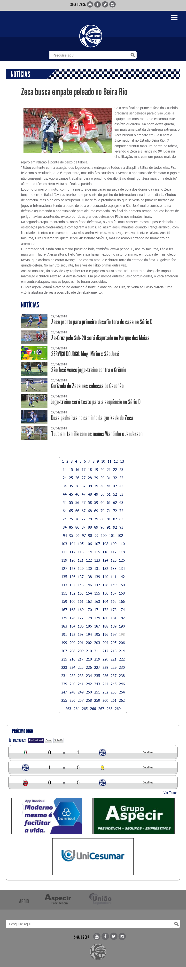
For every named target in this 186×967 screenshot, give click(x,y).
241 (81, 684)
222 (122, 659)
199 (64, 642)
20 (102, 469)
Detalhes (148, 752)
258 (89, 700)
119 (64, 560)
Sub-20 (58, 740)
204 (105, 642)
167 (64, 609)
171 (97, 609)
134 (122, 568)
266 (93, 708)
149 (113, 585)
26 (77, 477)
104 (72, 543)
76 (77, 519)
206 (122, 642)
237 (113, 675)
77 (83, 519)
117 (113, 552)
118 (122, 552)
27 (83, 477)
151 (64, 593)
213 (113, 651)
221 (113, 659)
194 (89, 634)
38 (90, 486)
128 (72, 568)
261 (113, 700)
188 (105, 626)
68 (90, 510)
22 (115, 469)
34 (65, 486)
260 (105, 700)
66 (77, 510)
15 (71, 469)
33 (121, 477)
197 (113, 634)
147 (97, 585)
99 (96, 535)
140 (105, 576)
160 (72, 601)
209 (81, 651)
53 (121, 494)
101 (112, 535)
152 (72, 593)
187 (97, 626)
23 (121, 469)
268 (109, 708)
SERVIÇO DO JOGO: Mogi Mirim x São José (85, 354)
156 (105, 593)
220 (105, 659)
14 (65, 469)
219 (97, 659)
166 (122, 601)
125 (113, 560)
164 (105, 601)
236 (105, 675)
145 (81, 585)
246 (122, 684)
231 (64, 675)
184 (72, 626)
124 (105, 560)
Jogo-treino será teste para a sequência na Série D (95, 402)
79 (96, 519)
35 (71, 486)
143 (64, 585)
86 (77, 527)
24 (65, 477)
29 (96, 477)
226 (89, 667)
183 (64, 626)
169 (81, 609)
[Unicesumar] (92, 856)
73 (121, 510)
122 (89, 560)
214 (122, 651)
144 (72, 585)
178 (89, 618)
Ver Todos (170, 792)
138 (89, 576)
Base (48, 740)
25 (71, 477)
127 (64, 568)
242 (89, 684)
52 (115, 494)
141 (113, 576)
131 (97, 568)
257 (81, 700)
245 (113, 684)
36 (77, 486)
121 (81, 560)
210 (89, 651)
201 (81, 642)
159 (64, 601)
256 (72, 700)
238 (122, 675)
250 (89, 692)
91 (109, 527)
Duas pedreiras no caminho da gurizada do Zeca (92, 418)
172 (105, 609)
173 (113, 609)
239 (64, 684)
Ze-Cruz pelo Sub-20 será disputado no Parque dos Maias (100, 338)
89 (96, 527)
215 (64, 659)
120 (72, 560)
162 (89, 601)
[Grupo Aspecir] (134, 816)
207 (64, 651)
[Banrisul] (52, 816)
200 (72, 642)
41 (109, 486)
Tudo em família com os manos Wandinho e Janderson (96, 434)
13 (122, 461)
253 (113, 692)
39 (96, 486)
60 (102, 502)
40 (102, 486)
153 (81, 593)
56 (77, 502)
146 (89, 585)
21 (109, 469)
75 (71, 519)
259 (97, 700)
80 (102, 519)
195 (97, 634)
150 (122, 585)
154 (89, 593)
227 (97, 667)
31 (109, 477)
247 (64, 692)
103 (64, 543)
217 (81, 659)
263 (68, 708)
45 (71, 494)
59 (96, 502)
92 (115, 527)
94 (65, 535)
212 (105, 651)
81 (109, 519)
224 (72, 667)
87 (83, 527)
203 (97, 642)
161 (81, 601)
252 (105, 692)
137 (81, 576)
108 (105, 543)
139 (97, 576)
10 (103, 461)
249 (81, 692)
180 (105, 618)
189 (113, 626)
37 (83, 486)
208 (72, 651)
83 (121, 519)
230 (122, 667)
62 (115, 502)
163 (97, 601)
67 (83, 510)
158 (122, 593)
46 (77, 494)
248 (72, 692)
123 (97, 560)
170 (89, 609)
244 (105, 684)
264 (76, 708)
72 (115, 510)
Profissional (36, 740)
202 (89, 642)
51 (109, 494)
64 (65, 510)
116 (105, 552)
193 (81, 634)
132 (105, 568)
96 (77, 535)
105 (81, 543)
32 (115, 477)
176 (72, 618)
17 (83, 469)
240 (72, 684)
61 (109, 502)
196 (105, 634)
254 (122, 692)
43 (121, 486)
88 (90, 527)
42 (115, 486)
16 (77, 469)
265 (85, 708)
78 (90, 519)
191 (64, 634)
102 (120, 535)
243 (97, 684)
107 (97, 543)
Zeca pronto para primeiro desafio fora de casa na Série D (101, 322)
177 (81, 618)
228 (105, 667)
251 (97, 692)
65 (71, 510)
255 (64, 700)
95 (71, 535)
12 (116, 461)
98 (90, 535)
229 (113, 667)
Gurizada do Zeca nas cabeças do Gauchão (87, 386)
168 (72, 609)
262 (122, 700)
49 (96, 494)
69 (96, 510)
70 (102, 510)
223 (64, 667)
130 (89, 568)
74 (65, 519)
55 (71, 502)
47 (83, 494)
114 (89, 552)
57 (83, 502)
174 (122, 609)
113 (81, 552)
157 (113, 593)
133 (113, 568)
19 (96, 469)
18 (90, 469)
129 (81, 568)
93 (121, 527)
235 (97, 675)
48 (90, 494)
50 (102, 494)
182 (122, 618)
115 (97, 552)
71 (109, 510)
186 (89, 626)
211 (97, 651)
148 (105, 585)
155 (97, 593)
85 (71, 527)
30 (102, 477)
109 (113, 543)
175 (64, 618)
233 (81, 675)
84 (65, 527)
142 (122, 576)
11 (109, 461)
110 (122, 543)
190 (122, 626)
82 (115, 519)
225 (81, 667)
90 (102, 527)
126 (122, 560)
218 (89, 659)
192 (72, 634)
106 (89, 543)
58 (90, 502)
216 (72, 659)
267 (101, 708)
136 (72, 576)
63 (121, 502)
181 (113, 618)
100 (104, 535)
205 (113, 642)
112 (72, 552)
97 (84, 535)
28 (90, 477)
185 (81, 626)
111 (64, 552)
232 (72, 675)
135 (64, 576)
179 (97, 618)
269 (118, 708)
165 (113, 601)
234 (89, 675)
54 (65, 502)
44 (65, 494)
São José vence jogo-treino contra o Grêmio (88, 370)
